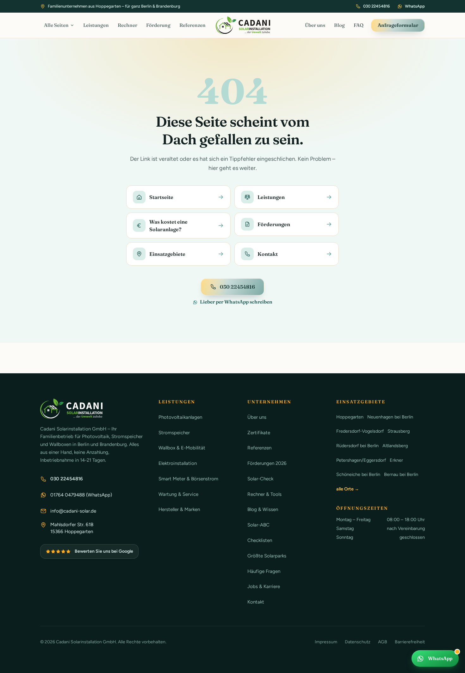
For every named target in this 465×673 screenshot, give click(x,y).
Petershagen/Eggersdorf (361, 460)
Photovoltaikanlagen (180, 417)
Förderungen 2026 (267, 463)
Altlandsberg (395, 445)
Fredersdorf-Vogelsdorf (360, 431)
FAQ (358, 25)
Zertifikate (258, 433)
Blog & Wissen (262, 509)
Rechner (127, 25)
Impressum (326, 642)
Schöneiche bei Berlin (358, 474)
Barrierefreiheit (410, 642)
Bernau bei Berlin (401, 474)
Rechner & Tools (264, 494)
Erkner (396, 460)
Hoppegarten (349, 417)
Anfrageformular (398, 25)
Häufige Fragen (263, 571)
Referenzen (192, 25)
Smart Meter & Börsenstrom (188, 479)
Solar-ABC (258, 525)
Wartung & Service (178, 494)
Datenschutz (357, 642)
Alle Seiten (56, 25)
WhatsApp (415, 6)
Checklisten (259, 540)
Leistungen (96, 25)
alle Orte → (347, 489)
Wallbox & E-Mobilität (181, 448)
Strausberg (399, 431)
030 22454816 (376, 6)
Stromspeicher (174, 433)
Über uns (315, 25)
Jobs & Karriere (263, 586)
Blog (339, 25)
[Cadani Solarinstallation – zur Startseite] (243, 25)
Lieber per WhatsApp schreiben (236, 302)
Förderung (158, 25)
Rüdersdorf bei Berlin (357, 445)
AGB (382, 642)
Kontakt (255, 602)
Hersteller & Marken (179, 509)
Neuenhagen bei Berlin (390, 417)
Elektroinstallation (177, 463)
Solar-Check (260, 479)
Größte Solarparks (266, 556)
